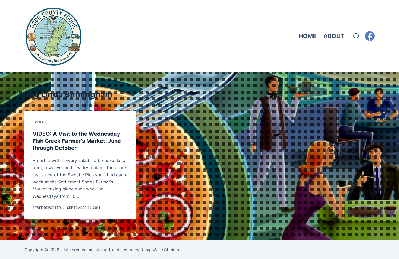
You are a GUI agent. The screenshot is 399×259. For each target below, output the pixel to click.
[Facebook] (370, 36)
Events (39, 122)
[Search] (356, 36)
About (334, 36)
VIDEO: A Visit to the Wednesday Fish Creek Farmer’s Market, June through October (77, 141)
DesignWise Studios (159, 249)
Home (307, 36)
